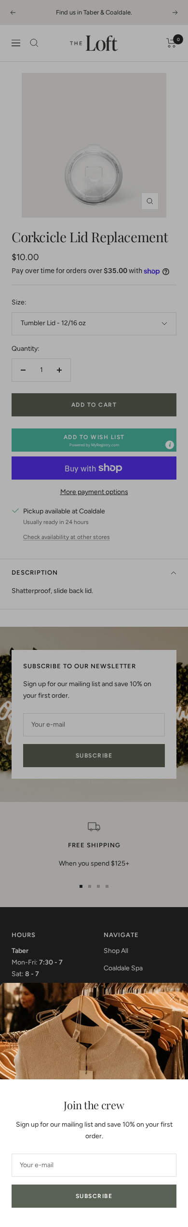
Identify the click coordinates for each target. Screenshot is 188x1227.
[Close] (173, 997)
